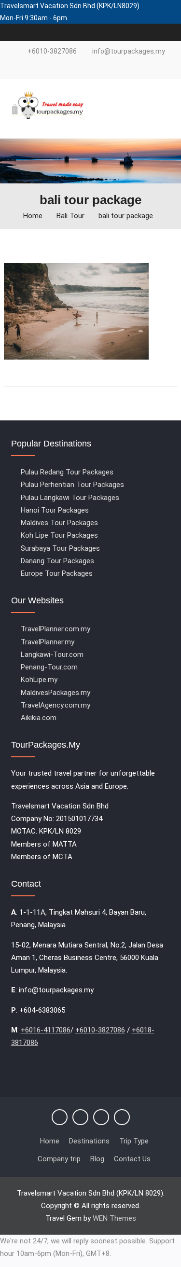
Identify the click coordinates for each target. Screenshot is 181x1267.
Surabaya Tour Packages (60, 548)
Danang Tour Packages (57, 561)
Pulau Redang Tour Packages (67, 472)
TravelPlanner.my (47, 642)
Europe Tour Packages (57, 573)
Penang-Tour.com (49, 667)
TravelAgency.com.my (55, 705)
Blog (97, 1159)
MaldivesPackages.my (55, 692)
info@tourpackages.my (128, 51)
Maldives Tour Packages (59, 522)
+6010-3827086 (52, 51)
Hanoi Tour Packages (55, 510)
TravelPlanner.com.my (55, 629)
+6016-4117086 (45, 1030)
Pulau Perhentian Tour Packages (72, 484)
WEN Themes (114, 1218)
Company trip (59, 1159)
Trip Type (134, 1141)
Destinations (89, 1141)
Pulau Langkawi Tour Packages (70, 497)
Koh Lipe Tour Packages (59, 535)
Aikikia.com (38, 717)
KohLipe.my (39, 679)
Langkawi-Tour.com (52, 654)
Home (49, 1141)
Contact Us (132, 1159)
